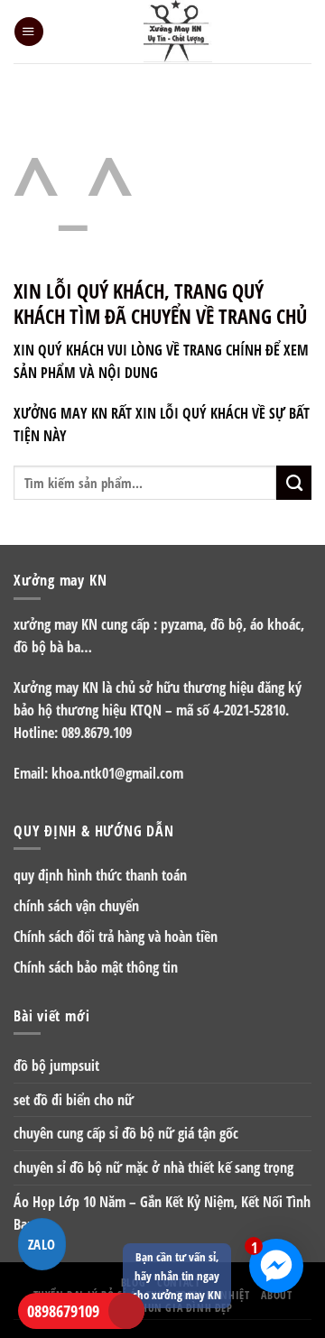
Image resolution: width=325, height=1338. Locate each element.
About (276, 1294)
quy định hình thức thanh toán (100, 875)
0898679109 (63, 1311)
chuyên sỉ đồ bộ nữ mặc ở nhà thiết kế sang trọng (153, 1167)
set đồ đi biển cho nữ (74, 1100)
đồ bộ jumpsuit (56, 1065)
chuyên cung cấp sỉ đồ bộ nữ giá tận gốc (126, 1133)
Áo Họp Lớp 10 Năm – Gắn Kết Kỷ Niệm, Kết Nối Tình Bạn (162, 1213)
